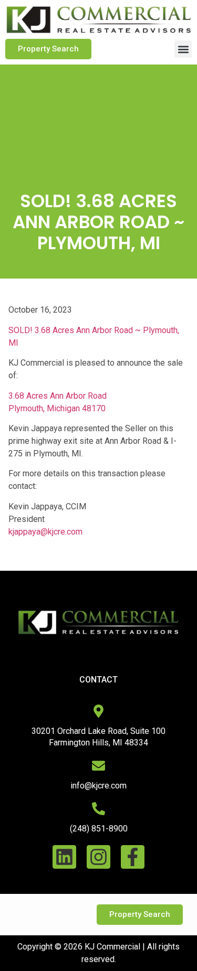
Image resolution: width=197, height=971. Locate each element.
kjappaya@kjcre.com (45, 532)
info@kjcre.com (98, 786)
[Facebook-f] (132, 857)
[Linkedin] (64, 857)
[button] (183, 49)
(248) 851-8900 (99, 829)
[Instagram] (98, 857)
